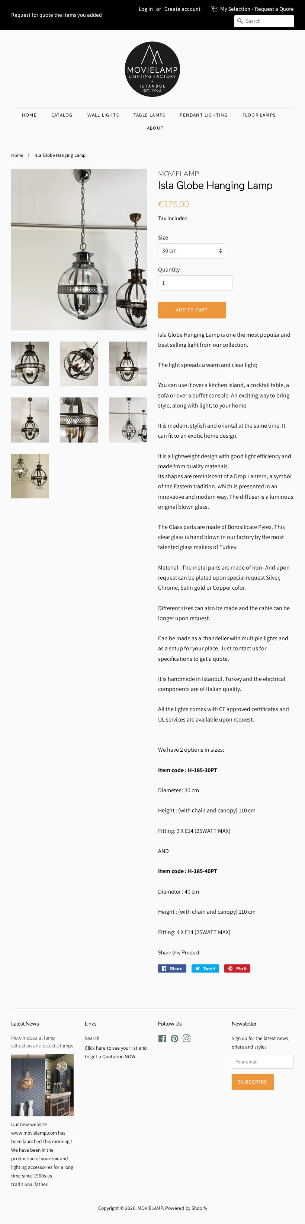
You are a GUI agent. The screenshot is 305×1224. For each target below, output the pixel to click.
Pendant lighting (204, 115)
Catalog (62, 115)
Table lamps (149, 115)
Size (163, 237)
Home (29, 115)
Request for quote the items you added (56, 15)
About (155, 128)
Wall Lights (103, 115)
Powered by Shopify (186, 1208)
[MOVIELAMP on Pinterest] (174, 1040)
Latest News (25, 1023)
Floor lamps (259, 115)
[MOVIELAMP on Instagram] (186, 1040)
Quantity (169, 269)
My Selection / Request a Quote (257, 9)
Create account (182, 9)
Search (92, 1038)
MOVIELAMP (150, 1208)
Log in (146, 9)
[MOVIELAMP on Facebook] (162, 1040)
